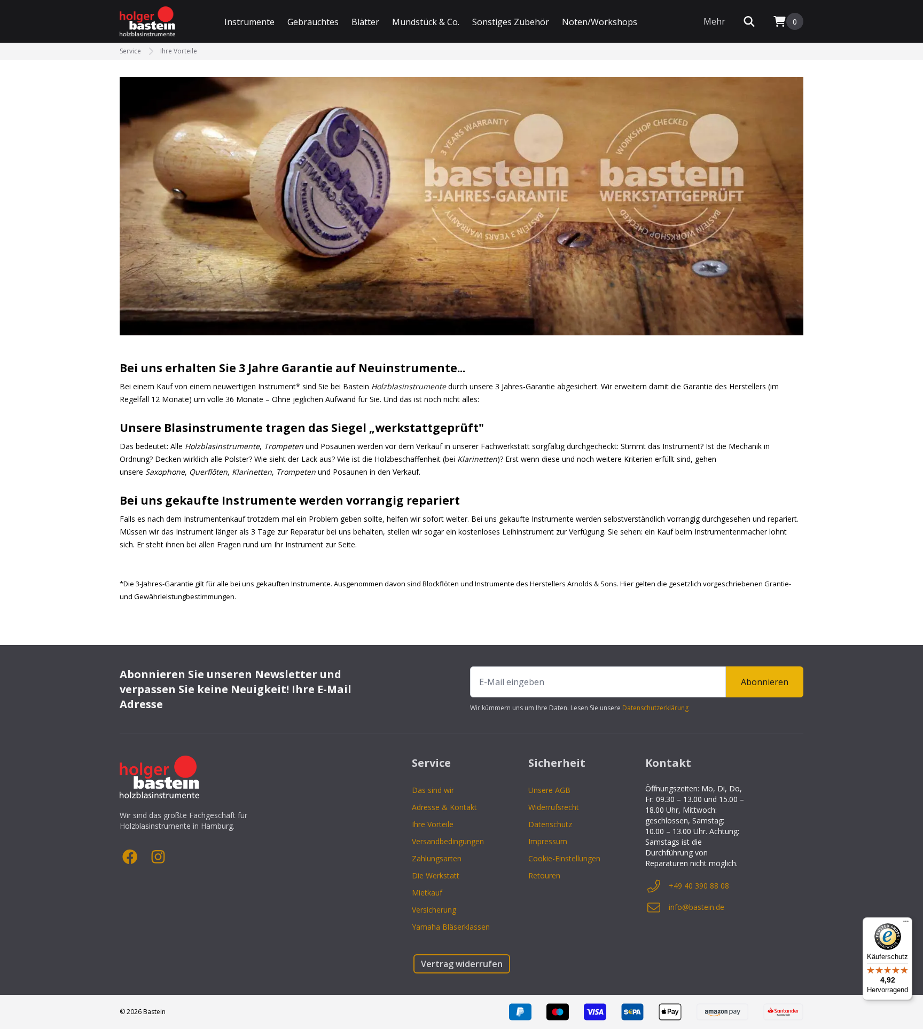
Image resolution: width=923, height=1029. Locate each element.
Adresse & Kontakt (444, 807)
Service (130, 51)
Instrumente (249, 22)
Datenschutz (550, 824)
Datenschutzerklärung (655, 707)
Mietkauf (427, 892)
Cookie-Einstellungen (564, 858)
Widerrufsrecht (553, 807)
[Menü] (905, 923)
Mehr (714, 21)
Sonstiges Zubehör (510, 22)
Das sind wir (433, 790)
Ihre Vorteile (178, 51)
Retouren (544, 875)
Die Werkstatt (435, 875)
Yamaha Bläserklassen (451, 927)
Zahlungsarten (437, 858)
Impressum (547, 841)
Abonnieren (764, 682)
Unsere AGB (549, 790)
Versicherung (434, 910)
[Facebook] (130, 857)
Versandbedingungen (448, 841)
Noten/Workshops (599, 22)
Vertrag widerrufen (462, 964)
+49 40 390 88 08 (699, 886)
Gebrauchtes (313, 22)
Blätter (365, 22)
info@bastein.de (696, 907)
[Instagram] (158, 857)
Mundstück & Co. (425, 22)
